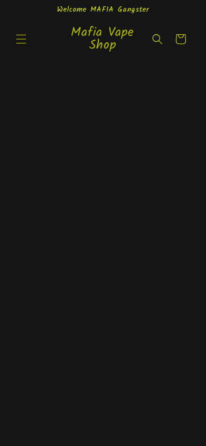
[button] (21, 39)
